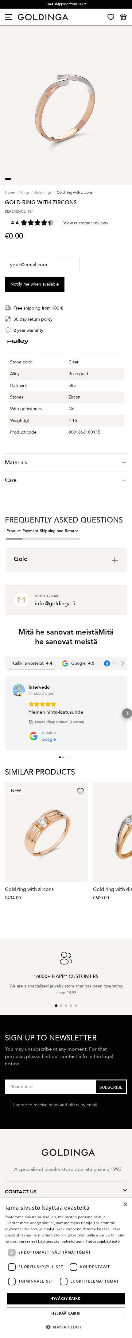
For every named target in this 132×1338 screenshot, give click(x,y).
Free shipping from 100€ (66, 4)
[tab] (66, 462)
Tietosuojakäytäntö (103, 1241)
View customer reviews (86, 223)
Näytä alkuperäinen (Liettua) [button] (59, 721)
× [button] (125, 1204)
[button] (5, 713)
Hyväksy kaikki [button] (66, 1298)
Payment (30, 531)
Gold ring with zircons (29, 889)
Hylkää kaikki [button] (65, 1313)
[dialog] (66, 1268)
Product (13, 531)
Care (11, 480)
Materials (16, 462)
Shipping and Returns (59, 531)
